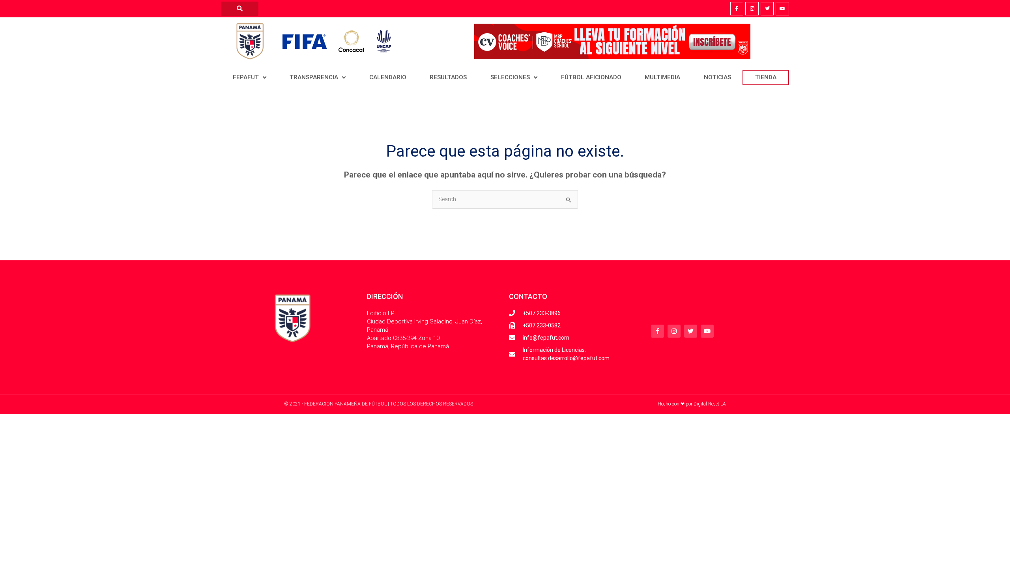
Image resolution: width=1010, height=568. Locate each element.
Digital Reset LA (710, 404)
